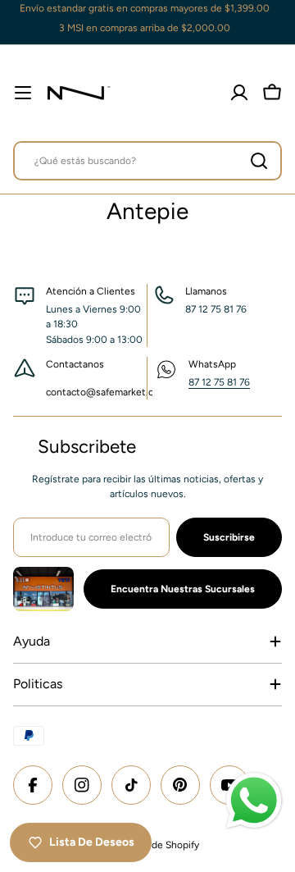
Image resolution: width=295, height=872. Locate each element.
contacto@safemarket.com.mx (114, 392)
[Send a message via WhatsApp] (254, 800)
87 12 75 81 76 (219, 382)
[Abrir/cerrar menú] (23, 93)
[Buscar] (259, 161)
